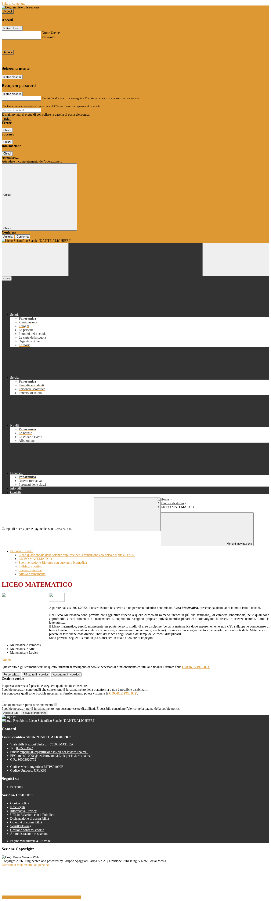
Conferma (23, 236)
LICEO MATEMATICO (35, 559)
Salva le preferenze (34, 712)
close (6, 278)
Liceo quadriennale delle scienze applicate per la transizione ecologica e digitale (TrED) (77, 555)
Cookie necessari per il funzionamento (28, 705)
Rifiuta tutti (36, 674)
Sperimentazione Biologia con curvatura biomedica (53, 562)
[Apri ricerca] (235, 259)
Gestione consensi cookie (27, 830)
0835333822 (24, 748)
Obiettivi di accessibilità (26, 822)
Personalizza (11, 674)
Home (165, 499)
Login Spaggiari (110, 106)
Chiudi (7, 130)
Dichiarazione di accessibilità (29, 818)
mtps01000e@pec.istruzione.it (55, 755)
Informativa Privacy (23, 811)
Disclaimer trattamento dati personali (26, 865)
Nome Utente (51, 32)
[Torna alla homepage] (135, 241)
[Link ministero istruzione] (20, 7)
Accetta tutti (66, 674)
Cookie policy (19, 803)
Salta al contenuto (13, 3)
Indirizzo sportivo (30, 566)
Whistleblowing (20, 826)
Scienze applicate (30, 570)
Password (48, 37)
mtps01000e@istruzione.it (54, 752)
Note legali (17, 807)
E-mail (46, 98)
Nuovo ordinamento (32, 574)
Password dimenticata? (17, 44)
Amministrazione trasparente (29, 833)
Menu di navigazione (239, 543)
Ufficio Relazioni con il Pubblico (32, 814)
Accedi (7, 11)
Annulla (7, 236)
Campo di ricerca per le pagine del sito (27, 528)
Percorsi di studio (172, 503)
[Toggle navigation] (35, 259)
